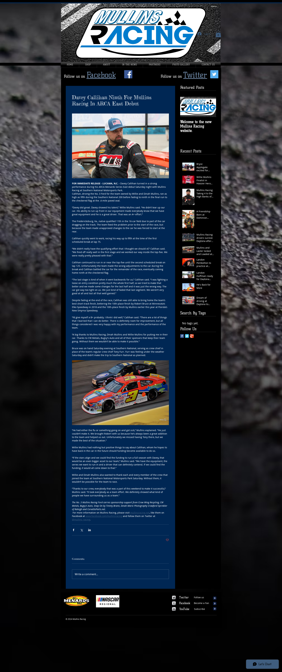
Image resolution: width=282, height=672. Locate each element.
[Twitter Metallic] (174, 597)
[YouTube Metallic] (174, 609)
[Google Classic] (192, 336)
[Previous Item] (185, 106)
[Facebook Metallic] (174, 603)
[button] (218, 33)
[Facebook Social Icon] (128, 74)
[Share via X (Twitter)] (81, 530)
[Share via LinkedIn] (89, 530)
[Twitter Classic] (187, 336)
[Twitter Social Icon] (214, 74)
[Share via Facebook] (73, 530)
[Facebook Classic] (182, 336)
